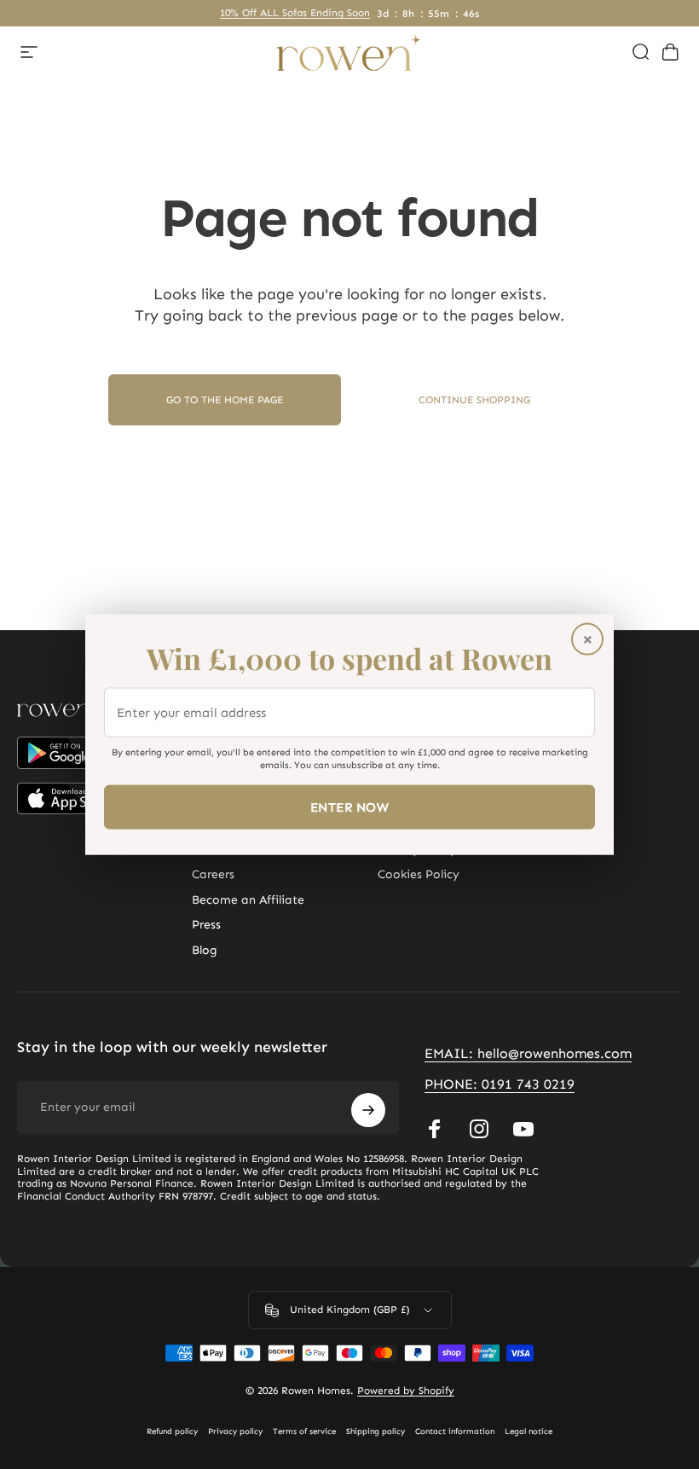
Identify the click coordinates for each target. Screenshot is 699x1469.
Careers (213, 874)
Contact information (454, 1431)
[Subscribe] (368, 1110)
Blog (204, 950)
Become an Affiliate (248, 900)
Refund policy (172, 1431)
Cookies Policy (418, 874)
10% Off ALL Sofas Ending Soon (295, 13)
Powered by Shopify (405, 1391)
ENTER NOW (349, 807)
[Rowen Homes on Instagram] (479, 1129)
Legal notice (528, 1431)
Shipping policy (375, 1431)
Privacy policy (235, 1431)
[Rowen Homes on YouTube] (523, 1129)
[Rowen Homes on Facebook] (435, 1129)
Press (206, 924)
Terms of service (304, 1431)
